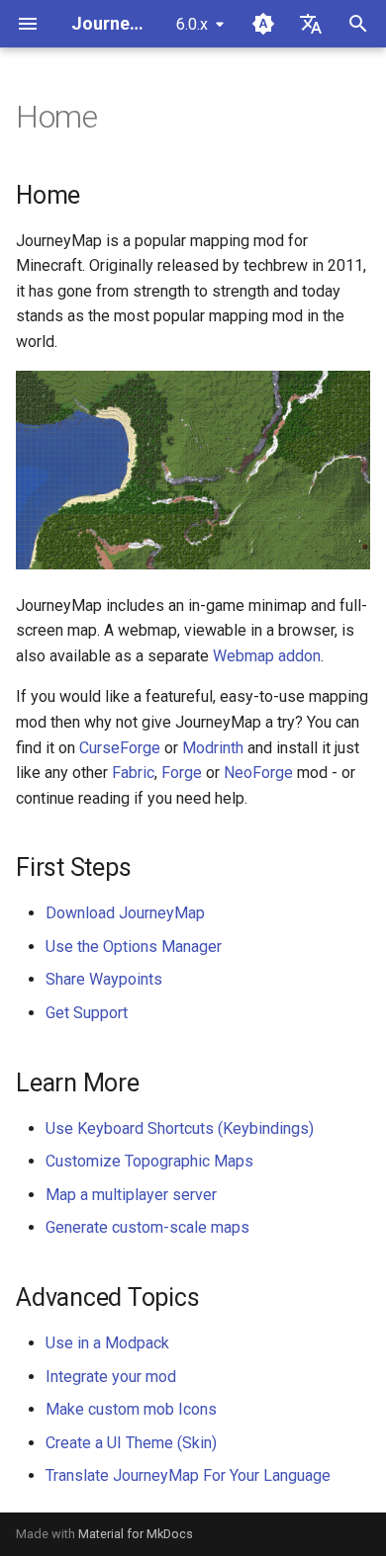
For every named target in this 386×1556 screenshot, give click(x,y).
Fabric (133, 772)
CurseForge (119, 747)
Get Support (87, 1012)
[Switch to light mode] (263, 23)
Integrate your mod (111, 1376)
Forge (181, 772)
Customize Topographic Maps (149, 1161)
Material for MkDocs (135, 1533)
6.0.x (192, 24)
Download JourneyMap (125, 913)
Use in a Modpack (107, 1343)
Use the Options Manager (134, 946)
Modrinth (212, 747)
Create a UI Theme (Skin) (131, 1442)
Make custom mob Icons (131, 1409)
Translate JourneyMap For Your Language (188, 1475)
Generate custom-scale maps (147, 1227)
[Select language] (311, 23)
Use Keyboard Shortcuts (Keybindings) (180, 1128)
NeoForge (258, 772)
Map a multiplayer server (131, 1194)
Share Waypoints (104, 979)
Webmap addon (267, 656)
